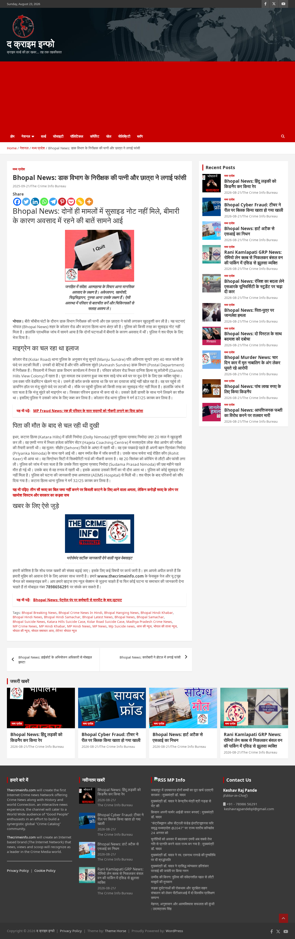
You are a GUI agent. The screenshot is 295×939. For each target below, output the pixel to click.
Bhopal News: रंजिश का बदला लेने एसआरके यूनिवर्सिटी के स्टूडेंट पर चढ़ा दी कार (254, 286)
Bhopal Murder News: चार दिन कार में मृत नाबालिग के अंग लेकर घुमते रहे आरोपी (252, 362)
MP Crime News (25, 626)
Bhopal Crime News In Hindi (80, 612)
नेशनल (25, 136)
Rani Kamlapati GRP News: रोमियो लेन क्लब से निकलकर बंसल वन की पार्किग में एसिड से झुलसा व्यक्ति (253, 257)
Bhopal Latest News (97, 617)
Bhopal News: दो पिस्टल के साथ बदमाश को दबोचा (253, 336)
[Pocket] (71, 202)
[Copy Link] (80, 202)
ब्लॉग (140, 136)
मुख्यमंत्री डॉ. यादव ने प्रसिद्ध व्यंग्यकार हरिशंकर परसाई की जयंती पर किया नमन (180, 868)
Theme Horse (115, 930)
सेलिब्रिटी (124, 136)
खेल (108, 136)
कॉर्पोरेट (94, 136)
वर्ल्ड (43, 136)
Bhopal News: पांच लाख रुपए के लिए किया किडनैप (252, 389)
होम (12, 136)
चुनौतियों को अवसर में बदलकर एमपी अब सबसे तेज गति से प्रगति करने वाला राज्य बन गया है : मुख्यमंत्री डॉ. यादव (182, 844)
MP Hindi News (79, 626)
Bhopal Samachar (150, 617)
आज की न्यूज (144, 626)
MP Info (176, 780)
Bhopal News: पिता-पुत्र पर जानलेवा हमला (249, 312)
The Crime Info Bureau (48, 186)
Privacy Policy (18, 870)
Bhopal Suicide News (29, 621)
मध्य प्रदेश (19, 169)
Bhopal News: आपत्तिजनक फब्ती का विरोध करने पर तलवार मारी (253, 412)
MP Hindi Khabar (52, 626)
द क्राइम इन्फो (30, 43)
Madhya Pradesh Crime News (149, 621)
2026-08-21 (232, 192)
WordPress (174, 930)
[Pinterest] (62, 202)
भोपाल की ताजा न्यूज (165, 626)
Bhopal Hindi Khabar (157, 612)
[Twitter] (26, 202)
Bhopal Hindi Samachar (62, 617)
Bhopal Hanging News (121, 612)
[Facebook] (17, 202)
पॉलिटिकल (76, 136)
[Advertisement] (147, 96)
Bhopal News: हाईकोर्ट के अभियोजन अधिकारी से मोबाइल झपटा (55, 659)
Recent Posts (220, 167)
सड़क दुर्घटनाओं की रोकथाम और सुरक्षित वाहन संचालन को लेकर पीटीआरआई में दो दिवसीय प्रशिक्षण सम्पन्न (183, 893)
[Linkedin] (35, 202)
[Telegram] (53, 202)
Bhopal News (125, 617)
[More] (89, 202)
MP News (99, 626)
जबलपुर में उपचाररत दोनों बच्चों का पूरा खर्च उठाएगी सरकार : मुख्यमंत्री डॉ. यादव (182, 792)
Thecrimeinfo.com (21, 790)
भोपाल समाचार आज (42, 630)
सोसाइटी (58, 136)
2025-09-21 (21, 186)
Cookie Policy (45, 870)
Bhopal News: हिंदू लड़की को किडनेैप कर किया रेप (250, 183)
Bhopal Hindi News (27, 617)
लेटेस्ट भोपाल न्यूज (66, 630)
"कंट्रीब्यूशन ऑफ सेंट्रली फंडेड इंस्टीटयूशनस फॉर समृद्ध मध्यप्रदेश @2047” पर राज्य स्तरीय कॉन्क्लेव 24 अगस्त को (182, 828)
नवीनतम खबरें (93, 780)
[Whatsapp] (44, 202)
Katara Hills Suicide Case (66, 621)
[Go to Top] (283, 918)
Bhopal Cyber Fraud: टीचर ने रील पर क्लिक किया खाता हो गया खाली (253, 207)
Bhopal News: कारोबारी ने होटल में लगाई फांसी (150, 657)
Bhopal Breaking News (39, 612)
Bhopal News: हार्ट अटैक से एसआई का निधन (249, 231)
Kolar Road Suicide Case (105, 621)
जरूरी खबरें (19, 681)
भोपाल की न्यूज (21, 630)
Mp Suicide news (122, 626)
